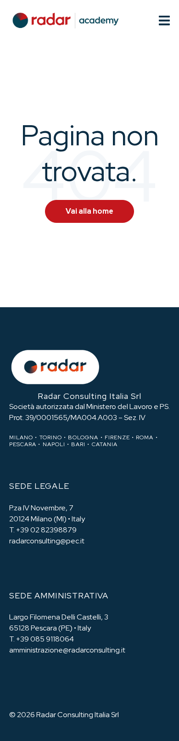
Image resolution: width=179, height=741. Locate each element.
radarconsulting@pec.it (46, 541)
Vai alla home (89, 211)
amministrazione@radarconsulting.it (67, 650)
